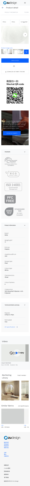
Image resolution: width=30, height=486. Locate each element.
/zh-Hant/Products (23, 406)
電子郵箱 (6, 477)
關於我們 (6, 442)
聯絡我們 (6, 446)
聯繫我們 (6, 465)
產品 (5, 454)
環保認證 (6, 444)
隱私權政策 (7, 471)
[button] (15, 35)
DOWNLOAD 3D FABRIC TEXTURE (16, 71)
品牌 (5, 452)
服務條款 (6, 474)
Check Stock (15, 60)
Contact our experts (11, 133)
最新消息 (6, 447)
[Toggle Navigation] (25, 3)
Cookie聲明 (7, 468)
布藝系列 (6, 456)
